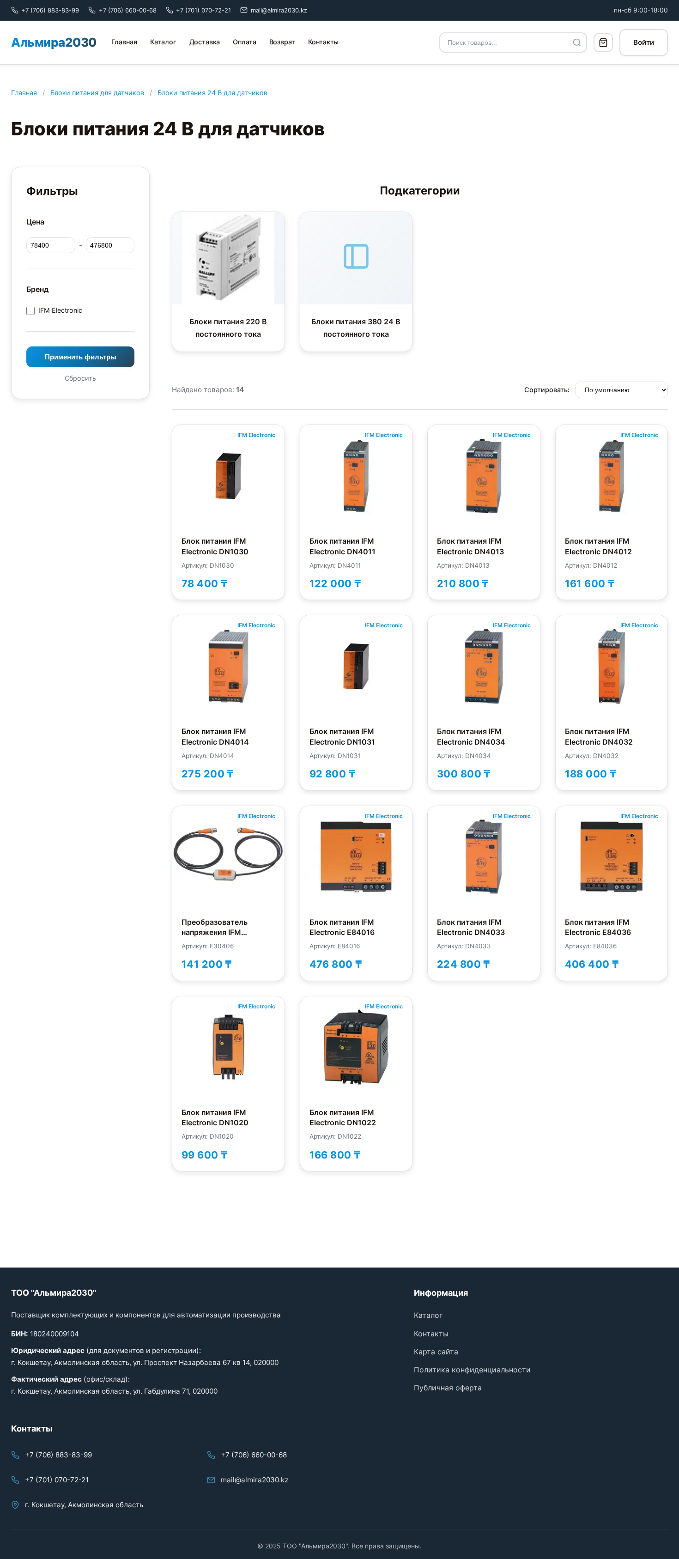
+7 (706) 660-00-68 (254, 1454)
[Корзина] (603, 42)
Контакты (323, 42)
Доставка (204, 42)
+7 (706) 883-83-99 (58, 1454)
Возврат (282, 42)
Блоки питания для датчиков (97, 93)
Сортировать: (547, 390)
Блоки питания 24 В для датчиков (212, 93)
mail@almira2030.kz (254, 1479)
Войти (643, 42)
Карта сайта (436, 1351)
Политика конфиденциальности (472, 1369)
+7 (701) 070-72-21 (57, 1479)
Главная (124, 42)
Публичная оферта (448, 1387)
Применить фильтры (80, 357)
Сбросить (80, 378)
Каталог (163, 42)
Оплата (244, 42)
